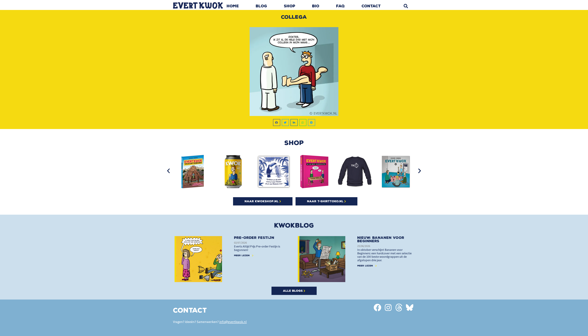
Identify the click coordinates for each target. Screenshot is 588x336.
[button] (406, 6)
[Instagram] (388, 307)
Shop (289, 6)
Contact (371, 6)
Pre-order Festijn (254, 238)
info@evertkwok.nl (233, 322)
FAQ (340, 6)
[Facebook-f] (377, 307)
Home (233, 6)
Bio (315, 6)
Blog (261, 6)
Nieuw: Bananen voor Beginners (380, 239)
